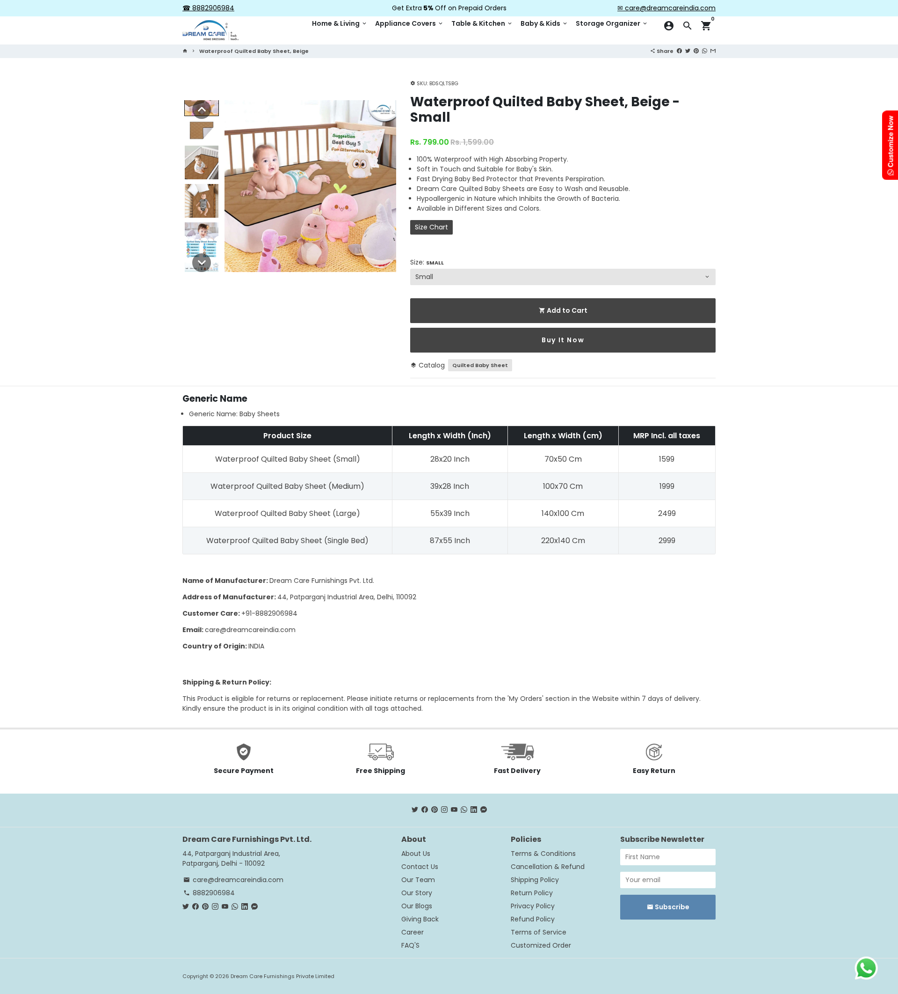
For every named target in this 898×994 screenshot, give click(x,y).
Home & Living (340, 23)
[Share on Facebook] (679, 50)
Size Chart (431, 227)
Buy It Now (563, 340)
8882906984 (209, 893)
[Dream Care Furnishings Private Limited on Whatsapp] (464, 810)
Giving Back (420, 919)
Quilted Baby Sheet (480, 365)
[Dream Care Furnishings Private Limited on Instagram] (444, 810)
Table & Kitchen (482, 23)
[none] (201, 109)
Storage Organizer (612, 23)
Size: (427, 262)
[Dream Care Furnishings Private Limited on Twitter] (415, 810)
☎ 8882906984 (208, 8)
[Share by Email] (713, 50)
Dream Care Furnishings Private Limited (282, 976)
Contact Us (419, 866)
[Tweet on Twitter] (687, 50)
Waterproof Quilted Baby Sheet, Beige (254, 51)
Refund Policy (533, 919)
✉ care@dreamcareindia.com (666, 8)
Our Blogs (416, 906)
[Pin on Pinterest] (696, 50)
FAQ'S (410, 945)
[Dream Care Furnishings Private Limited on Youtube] (454, 810)
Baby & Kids (544, 23)
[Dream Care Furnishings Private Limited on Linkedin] (474, 810)
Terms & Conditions (543, 853)
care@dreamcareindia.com (250, 629)
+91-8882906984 (269, 613)
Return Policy (532, 893)
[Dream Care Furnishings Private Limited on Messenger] (483, 810)
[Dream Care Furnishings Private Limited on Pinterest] (434, 810)
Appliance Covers (409, 23)
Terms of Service (538, 932)
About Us (415, 853)
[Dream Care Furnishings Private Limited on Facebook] (424, 810)
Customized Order (541, 945)
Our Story (416, 893)
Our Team (418, 879)
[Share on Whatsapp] (704, 50)
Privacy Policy (533, 906)
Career (412, 932)
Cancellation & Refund (548, 866)
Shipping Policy (535, 879)
